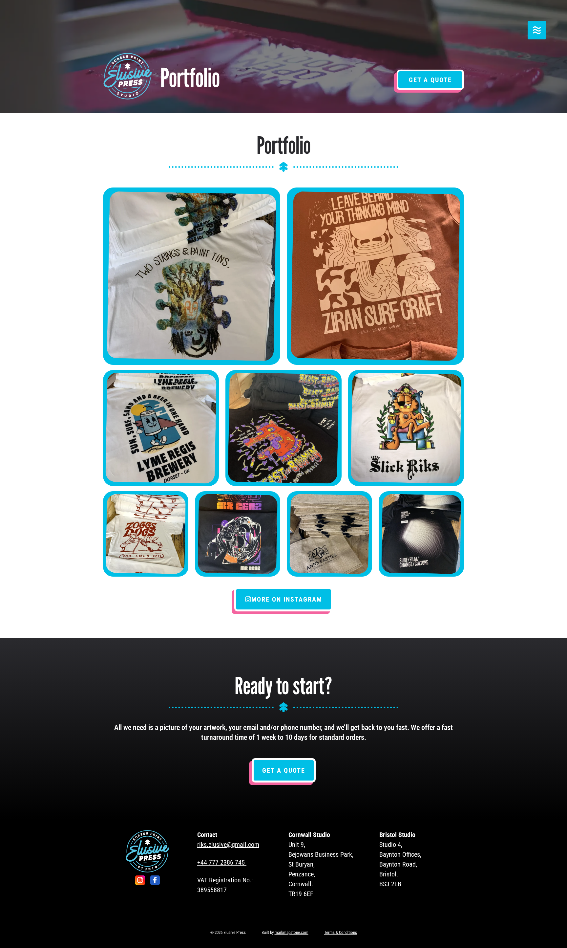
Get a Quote (430, 80)
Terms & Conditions (340, 932)
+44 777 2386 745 (221, 862)
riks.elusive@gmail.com (228, 845)
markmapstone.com (291, 932)
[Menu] (537, 30)
